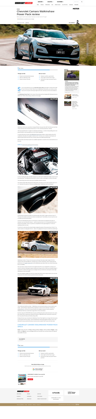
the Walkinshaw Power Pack (35, 134)
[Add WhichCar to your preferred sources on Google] (37, 369)
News (38, 4)
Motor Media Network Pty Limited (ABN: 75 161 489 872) (67, 404)
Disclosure (30, 404)
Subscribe (71, 4)
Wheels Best (47, 4)
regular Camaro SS (28, 263)
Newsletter (76, 4)
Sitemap (34, 404)
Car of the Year (64, 4)
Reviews (42, 4)
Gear (52, 4)
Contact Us (38, 404)
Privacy (26, 404)
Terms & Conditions (20, 404)
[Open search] (82, 2)
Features (39, 396)
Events (18, 396)
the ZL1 (22, 309)
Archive (29, 398)
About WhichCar (41, 398)
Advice (39, 393)
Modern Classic (57, 4)
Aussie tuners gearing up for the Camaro (30, 144)
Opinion (29, 396)
